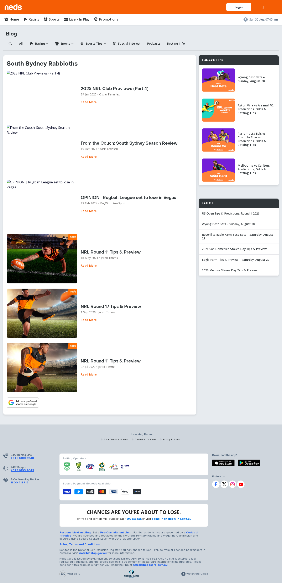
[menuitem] (11, 19)
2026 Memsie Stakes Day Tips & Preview (229, 270)
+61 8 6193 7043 (22, 470)
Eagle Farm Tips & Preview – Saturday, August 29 (235, 260)
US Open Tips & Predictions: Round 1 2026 (231, 213)
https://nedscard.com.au (150, 564)
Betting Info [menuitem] (176, 43)
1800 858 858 (133, 519)
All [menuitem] (21, 43)
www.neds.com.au (17, 6)
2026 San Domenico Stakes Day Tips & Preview (234, 249)
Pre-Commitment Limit (116, 532)
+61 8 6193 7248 (22, 458)
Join (265, 7)
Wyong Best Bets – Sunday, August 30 (229, 224)
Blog (11, 34)
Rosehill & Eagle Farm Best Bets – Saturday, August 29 (237, 236)
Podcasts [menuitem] (153, 43)
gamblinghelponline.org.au (172, 519)
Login (239, 7)
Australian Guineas (145, 439)
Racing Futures (171, 439)
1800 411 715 (19, 482)
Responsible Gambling (75, 532)
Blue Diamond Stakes (116, 439)
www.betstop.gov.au (93, 553)
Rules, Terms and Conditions (79, 544)
